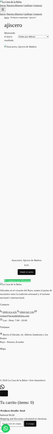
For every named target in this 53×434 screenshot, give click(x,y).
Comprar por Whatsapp (19, 280)
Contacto (37, 5)
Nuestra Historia (15, 5)
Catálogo (28, 5)
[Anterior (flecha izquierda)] (1, 432)
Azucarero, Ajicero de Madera (26, 260)
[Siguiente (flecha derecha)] (4, 432)
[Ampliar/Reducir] (1, 429)
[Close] (4, 393)
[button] (5, 428)
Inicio (3, 5)
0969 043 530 (27, 312)
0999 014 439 (9, 312)
